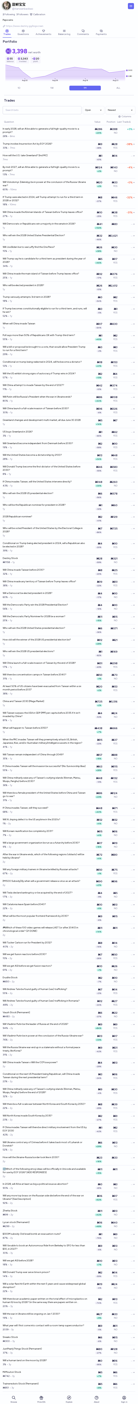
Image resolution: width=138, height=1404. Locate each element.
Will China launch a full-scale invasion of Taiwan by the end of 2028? (39, 663)
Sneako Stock (10, 1337)
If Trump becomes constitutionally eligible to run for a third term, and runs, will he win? (45, 310)
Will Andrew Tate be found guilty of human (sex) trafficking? (35, 989)
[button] (92, 122)
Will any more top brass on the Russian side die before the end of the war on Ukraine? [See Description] (43, 1197)
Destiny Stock (10, 558)
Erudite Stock (10, 977)
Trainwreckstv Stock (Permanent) (21, 1383)
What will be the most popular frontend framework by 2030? (36, 916)
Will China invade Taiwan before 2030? (23, 569)
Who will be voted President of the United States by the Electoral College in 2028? (43, 530)
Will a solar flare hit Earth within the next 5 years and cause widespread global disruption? (44, 1285)
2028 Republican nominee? (17, 516)
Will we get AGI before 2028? (18, 1260)
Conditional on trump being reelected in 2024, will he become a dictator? (42, 361)
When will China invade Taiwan (19, 323)
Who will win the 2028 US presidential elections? (29, 651)
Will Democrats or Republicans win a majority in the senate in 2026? (39, 223)
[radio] (19, 88)
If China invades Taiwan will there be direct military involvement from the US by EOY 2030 (45, 1129)
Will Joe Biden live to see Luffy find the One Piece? (29, 247)
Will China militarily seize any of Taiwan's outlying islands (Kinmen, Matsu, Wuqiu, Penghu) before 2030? (42, 779)
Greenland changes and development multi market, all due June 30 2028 (42, 420)
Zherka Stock (10, 1210)
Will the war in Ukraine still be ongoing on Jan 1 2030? (31, 1313)
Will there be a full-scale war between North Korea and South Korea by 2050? (44, 1104)
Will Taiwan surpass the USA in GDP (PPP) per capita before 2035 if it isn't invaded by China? (41, 714)
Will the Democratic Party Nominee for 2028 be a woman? (34, 616)
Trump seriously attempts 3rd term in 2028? (27, 297)
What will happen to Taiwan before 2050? (25, 727)
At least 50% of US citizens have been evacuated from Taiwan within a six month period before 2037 (42, 688)
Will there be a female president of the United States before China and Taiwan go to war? (44, 794)
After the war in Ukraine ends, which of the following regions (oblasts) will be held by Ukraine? (43, 856)
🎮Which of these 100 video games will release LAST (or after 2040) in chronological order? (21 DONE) (40, 929)
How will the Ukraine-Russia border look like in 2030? (31, 1157)
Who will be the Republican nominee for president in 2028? (34, 504)
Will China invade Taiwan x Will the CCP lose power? (30, 1062)
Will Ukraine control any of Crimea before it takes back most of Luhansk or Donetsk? (42, 1144)
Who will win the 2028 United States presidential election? (34, 628)
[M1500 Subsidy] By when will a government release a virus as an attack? (41, 881)
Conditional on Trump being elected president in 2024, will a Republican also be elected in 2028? (44, 545)
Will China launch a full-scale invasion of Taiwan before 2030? (36, 408)
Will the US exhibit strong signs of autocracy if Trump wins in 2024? (39, 373)
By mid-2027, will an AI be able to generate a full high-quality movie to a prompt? (41, 169)
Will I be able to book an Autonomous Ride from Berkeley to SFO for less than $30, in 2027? (44, 1247)
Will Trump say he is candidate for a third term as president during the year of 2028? (44, 260)
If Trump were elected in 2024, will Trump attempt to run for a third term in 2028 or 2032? (43, 199)
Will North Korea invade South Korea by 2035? (27, 1115)
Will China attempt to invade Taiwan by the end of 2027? (33, 385)
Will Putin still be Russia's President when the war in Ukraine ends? (37, 396)
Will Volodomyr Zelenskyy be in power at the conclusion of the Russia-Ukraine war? (44, 184)
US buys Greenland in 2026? (18, 431)
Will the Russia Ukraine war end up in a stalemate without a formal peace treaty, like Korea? (41, 1049)
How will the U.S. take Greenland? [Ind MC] (25, 155)
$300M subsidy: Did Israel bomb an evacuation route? (32, 1233)
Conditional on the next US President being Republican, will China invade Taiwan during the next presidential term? (41, 1076)
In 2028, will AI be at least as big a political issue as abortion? (35, 1184)
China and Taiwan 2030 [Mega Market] (23, 701)
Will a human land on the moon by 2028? (25, 1360)
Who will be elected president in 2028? (23, 285)
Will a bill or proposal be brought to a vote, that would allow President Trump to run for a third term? (44, 348)
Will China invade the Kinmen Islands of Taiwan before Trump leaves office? (43, 212)
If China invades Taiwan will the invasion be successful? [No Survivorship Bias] (44, 766)
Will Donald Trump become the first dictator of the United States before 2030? (41, 468)
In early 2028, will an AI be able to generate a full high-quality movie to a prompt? (41, 130)
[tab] (7, 33)
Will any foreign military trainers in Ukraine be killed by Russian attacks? (40, 869)
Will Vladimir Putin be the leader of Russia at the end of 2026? (35, 1024)
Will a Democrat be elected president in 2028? (27, 593)
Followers (22, 14)
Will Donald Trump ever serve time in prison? (26, 1272)
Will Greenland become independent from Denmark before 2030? (38, 443)
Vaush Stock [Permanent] (16, 1012)
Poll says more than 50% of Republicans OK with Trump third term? (39, 335)
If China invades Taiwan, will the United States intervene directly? (37, 481)
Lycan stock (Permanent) (16, 1222)
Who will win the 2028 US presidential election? (28, 493)
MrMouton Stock (12, 1372)
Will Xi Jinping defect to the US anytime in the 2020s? (31, 819)
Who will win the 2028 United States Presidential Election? (34, 235)
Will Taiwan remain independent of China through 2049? (33, 754)
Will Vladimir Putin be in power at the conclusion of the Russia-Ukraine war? (43, 1035)
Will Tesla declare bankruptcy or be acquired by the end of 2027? (38, 892)
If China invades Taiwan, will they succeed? (25, 807)
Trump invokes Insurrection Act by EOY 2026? (27, 143)
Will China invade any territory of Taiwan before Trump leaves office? (39, 581)
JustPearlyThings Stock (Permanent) (22, 1348)
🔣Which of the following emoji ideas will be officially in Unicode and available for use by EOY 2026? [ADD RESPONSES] (44, 1171)
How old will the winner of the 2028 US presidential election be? (37, 639)
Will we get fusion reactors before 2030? (25, 954)
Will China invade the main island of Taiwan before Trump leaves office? (41, 273)
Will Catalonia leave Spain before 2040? (24, 904)
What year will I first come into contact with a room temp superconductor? (43, 1325)
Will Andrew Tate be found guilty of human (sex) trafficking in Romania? (41, 1000)
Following (9, 14)
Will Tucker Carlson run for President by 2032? (27, 942)
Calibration (39, 14)
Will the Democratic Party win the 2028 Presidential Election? (35, 604)
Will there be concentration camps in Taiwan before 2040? (34, 674)
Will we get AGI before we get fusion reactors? (27, 965)
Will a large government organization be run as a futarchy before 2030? (41, 842)
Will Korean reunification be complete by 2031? (28, 831)
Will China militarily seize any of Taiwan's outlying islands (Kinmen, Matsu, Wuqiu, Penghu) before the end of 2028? (42, 1091)
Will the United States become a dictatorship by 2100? (32, 455)
